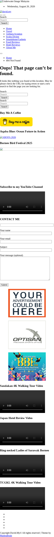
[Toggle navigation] (1, 15)
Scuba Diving (12, 36)
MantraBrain (6, 535)
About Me (11, 47)
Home (9, 28)
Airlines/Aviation (14, 34)
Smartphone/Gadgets (16, 39)
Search (3, 17)
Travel (9, 31)
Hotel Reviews (13, 45)
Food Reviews (13, 42)
